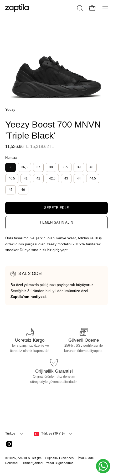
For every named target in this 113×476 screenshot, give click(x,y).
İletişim (37, 458)
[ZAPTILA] (17, 8)
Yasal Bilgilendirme (60, 463)
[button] (79, 8)
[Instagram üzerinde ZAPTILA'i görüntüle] (9, 444)
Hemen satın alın (56, 222)
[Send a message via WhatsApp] (103, 466)
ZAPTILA (23, 458)
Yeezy (10, 109)
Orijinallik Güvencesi (59, 458)
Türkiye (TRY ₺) (53, 433)
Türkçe (10, 433)
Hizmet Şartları (32, 463)
